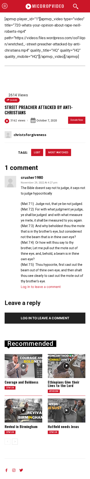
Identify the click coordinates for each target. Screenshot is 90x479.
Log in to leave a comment (41, 287)
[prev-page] (7, 442)
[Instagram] (14, 469)
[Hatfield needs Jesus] (66, 411)
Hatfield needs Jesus (63, 426)
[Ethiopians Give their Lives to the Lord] (66, 366)
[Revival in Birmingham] (23, 411)
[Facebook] (6, 469)
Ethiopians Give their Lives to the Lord (63, 383)
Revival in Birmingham (21, 426)
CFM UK (10, 388)
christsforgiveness (30, 134)
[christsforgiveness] (9, 134)
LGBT (37, 152)
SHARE (13, 100)
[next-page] (15, 442)
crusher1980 (32, 178)
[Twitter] (21, 469)
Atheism (53, 391)
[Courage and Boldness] (23, 366)
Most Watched (58, 152)
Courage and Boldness (21, 381)
